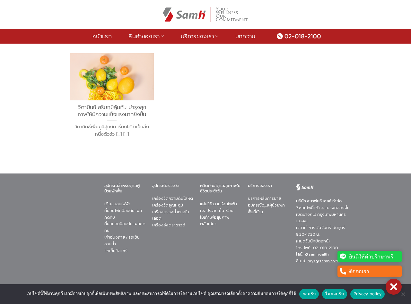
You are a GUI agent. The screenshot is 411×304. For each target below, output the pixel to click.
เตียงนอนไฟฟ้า (117, 204)
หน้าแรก (102, 36)
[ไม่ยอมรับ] (403, 296)
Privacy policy (368, 293)
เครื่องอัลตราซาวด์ (168, 225)
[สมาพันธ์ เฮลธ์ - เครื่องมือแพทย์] (205, 14)
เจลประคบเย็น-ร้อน (216, 210)
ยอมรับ (309, 293)
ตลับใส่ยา (208, 224)
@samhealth (317, 254)
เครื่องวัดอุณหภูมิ (167, 205)
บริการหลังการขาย (264, 198)
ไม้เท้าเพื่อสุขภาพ (214, 217)
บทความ (245, 36)
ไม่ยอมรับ (334, 293)
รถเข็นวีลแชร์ (115, 251)
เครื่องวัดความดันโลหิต (172, 198)
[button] (394, 287)
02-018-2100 (325, 248)
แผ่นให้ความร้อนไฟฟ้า (218, 204)
